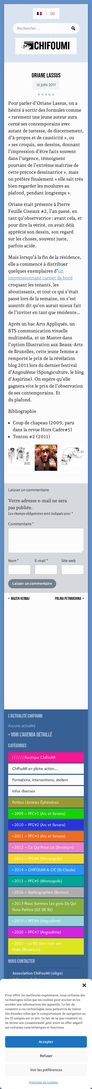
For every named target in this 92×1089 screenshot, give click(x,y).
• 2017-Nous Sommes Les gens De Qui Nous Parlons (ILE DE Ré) (44, 906)
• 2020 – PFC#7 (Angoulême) (36, 932)
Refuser (46, 1056)
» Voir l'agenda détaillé (30, 735)
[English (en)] (52, 13)
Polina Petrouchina (68, 599)
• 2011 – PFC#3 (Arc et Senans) (38, 836)
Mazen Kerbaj (20, 599)
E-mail (41, 560)
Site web (68, 560)
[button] (84, 985)
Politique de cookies (43, 1082)
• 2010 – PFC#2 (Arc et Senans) (38, 824)
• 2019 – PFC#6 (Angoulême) (36, 920)
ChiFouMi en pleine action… (34, 768)
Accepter (46, 1042)
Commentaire (21, 523)
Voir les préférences (46, 1070)
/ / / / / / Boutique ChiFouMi (33, 757)
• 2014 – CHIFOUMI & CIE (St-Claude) (43, 869)
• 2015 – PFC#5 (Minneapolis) (37, 881)
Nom (13, 560)
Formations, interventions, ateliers (40, 779)
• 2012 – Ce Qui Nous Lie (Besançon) (43, 847)
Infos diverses (23, 791)
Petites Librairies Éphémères (35, 802)
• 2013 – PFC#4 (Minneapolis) (37, 858)
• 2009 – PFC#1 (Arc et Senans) (38, 813)
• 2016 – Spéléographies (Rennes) (40, 892)
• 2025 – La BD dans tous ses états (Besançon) (36, 946)
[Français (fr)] (39, 13)
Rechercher (73, 28)
